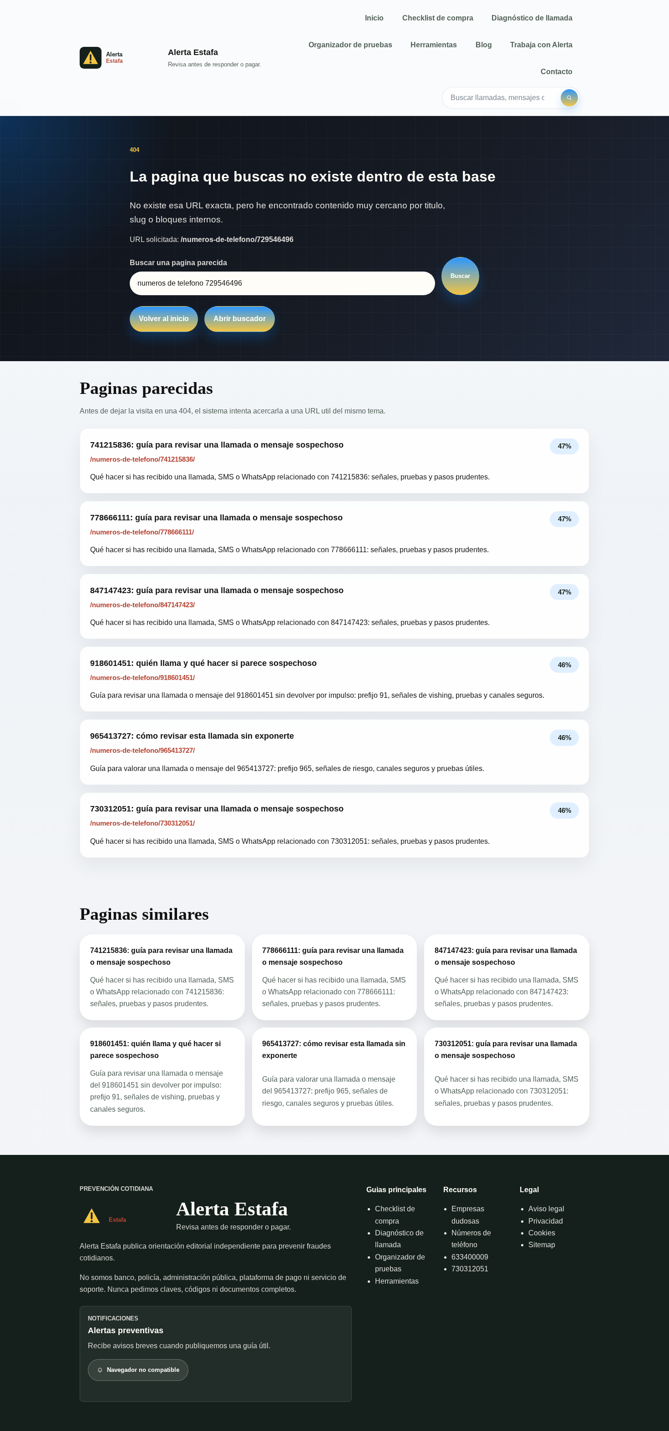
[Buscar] (569, 97)
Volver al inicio (164, 318)
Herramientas (434, 45)
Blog (484, 45)
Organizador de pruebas (350, 45)
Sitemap (541, 1245)
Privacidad (545, 1221)
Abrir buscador (239, 318)
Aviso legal (546, 1209)
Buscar (460, 275)
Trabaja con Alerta (541, 45)
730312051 (469, 1269)
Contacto (557, 72)
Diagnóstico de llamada (532, 18)
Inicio (374, 18)
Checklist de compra (437, 18)
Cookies (541, 1233)
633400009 (469, 1257)
